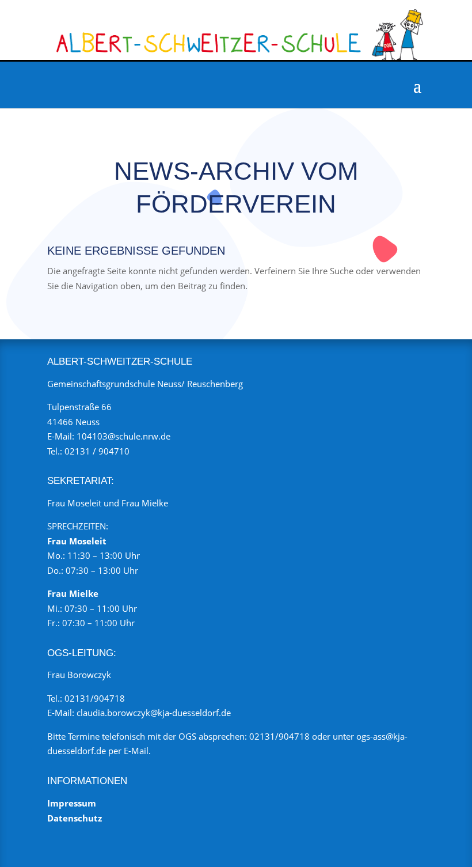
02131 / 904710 (97, 451)
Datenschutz (74, 818)
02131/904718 (94, 698)
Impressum (71, 803)
